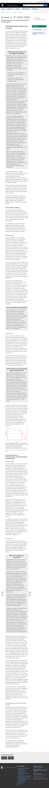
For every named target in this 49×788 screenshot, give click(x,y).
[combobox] (33, 5)
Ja (4, 757)
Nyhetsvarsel (20, 782)
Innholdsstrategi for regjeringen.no (22, 771)
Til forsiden (35, 26)
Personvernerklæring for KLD (39, 776)
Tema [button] (2, 9)
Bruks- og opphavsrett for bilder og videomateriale (24, 779)
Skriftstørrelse (40, 1)
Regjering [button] (35, 9)
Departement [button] (26, 9)
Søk (46, 5)
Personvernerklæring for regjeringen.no (23, 774)
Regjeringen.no (13, 5)
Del (37, 12)
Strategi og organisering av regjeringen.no (23, 769)
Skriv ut (46, 12)
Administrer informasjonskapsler (25, 776)
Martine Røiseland (44, 769)
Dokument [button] (10, 9)
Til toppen (16, 750)
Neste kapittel (30, 595)
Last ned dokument (37, 29)
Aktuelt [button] (18, 9)
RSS (19, 784)
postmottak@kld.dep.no (41, 774)
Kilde (41, 12)
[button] (8, 12)
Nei (11, 757)
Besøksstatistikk (21, 781)
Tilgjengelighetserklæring (23, 777)
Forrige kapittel (2, 595)
